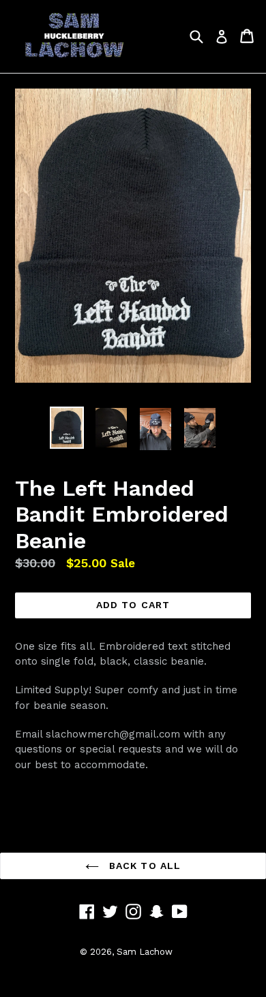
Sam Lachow (145, 952)
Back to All (143, 865)
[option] (66, 427)
